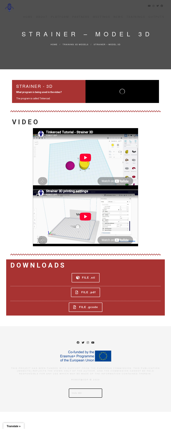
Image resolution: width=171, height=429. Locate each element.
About (42, 16)
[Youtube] (93, 343)
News (118, 16)
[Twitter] (83, 343)
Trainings (135, 16)
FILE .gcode (88, 307)
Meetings (101, 16)
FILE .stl (88, 277)
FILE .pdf (88, 292)
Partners (81, 16)
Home (28, 16)
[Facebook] (77, 343)
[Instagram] (88, 343)
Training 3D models (76, 44)
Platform (60, 16)
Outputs (156, 16)
